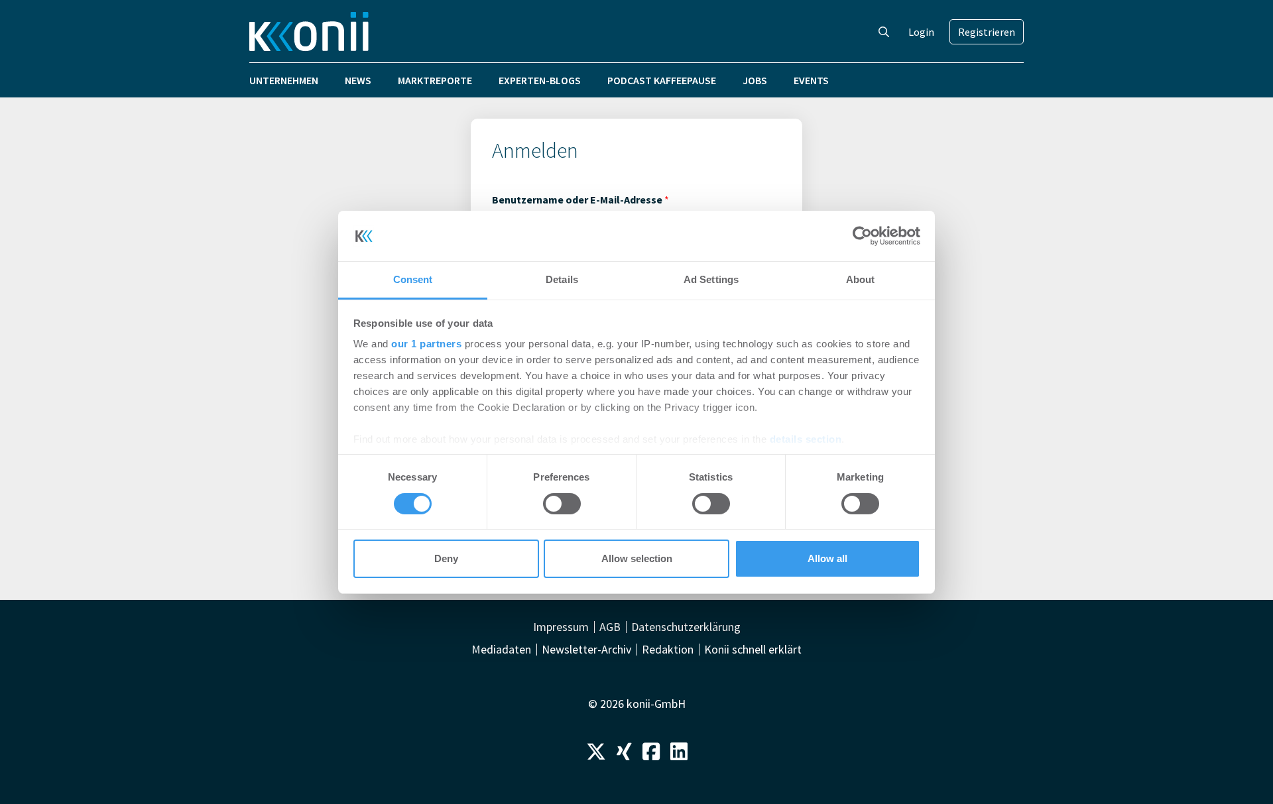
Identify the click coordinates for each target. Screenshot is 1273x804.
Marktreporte (435, 80)
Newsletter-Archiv (586, 650)
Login (921, 31)
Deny (446, 558)
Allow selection (636, 558)
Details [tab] (562, 279)
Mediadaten (501, 650)
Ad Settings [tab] (711, 279)
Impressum (561, 627)
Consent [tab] (413, 279)
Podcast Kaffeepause (661, 80)
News (358, 80)
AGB (610, 627)
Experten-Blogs (540, 80)
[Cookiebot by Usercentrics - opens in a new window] (862, 236)
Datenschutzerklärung (686, 627)
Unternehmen (283, 80)
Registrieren (986, 31)
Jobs (755, 80)
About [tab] (860, 279)
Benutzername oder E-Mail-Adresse (580, 199)
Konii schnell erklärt (753, 650)
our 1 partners (426, 343)
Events (811, 80)
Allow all (827, 558)
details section (806, 439)
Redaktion (668, 650)
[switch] (562, 503)
